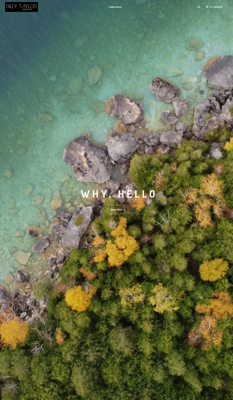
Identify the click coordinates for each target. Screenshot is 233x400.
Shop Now (116, 209)
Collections (115, 6)
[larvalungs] (21, 7)
